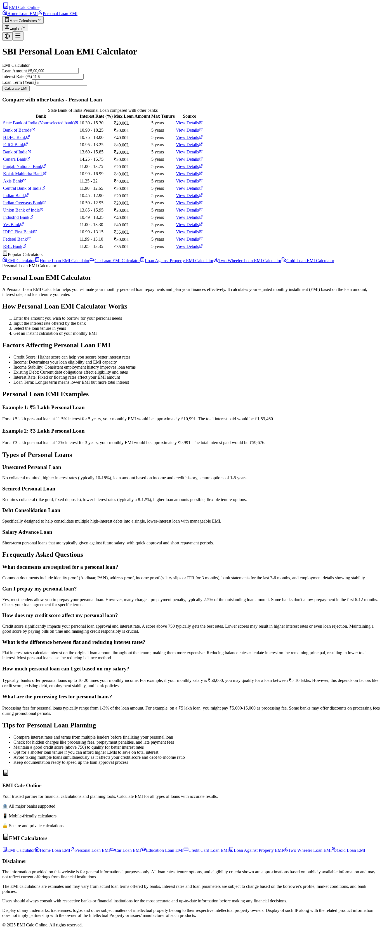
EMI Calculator (21, 260)
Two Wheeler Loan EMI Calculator (249, 260)
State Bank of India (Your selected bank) (39, 122)
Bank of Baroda (17, 130)
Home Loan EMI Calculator (64, 260)
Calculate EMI (15, 88)
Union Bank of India (21, 210)
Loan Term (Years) (19, 82)
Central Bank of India (22, 188)
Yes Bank (11, 224)
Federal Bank (15, 239)
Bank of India (15, 152)
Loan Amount (14, 70)
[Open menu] (17, 36)
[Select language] (7, 36)
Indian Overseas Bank (22, 202)
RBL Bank (12, 246)
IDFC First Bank (18, 231)
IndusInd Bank (16, 217)
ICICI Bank (13, 144)
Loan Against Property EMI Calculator (179, 260)
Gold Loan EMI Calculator (310, 260)
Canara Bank (14, 159)
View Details (187, 122)
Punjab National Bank (22, 166)
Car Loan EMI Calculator (117, 260)
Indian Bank (14, 195)
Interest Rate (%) (17, 76)
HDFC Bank (14, 137)
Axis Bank (12, 181)
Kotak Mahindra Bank (23, 173)
